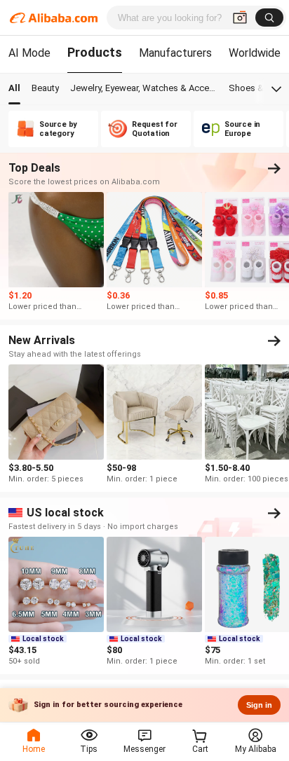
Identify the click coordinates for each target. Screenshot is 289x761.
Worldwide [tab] (255, 53)
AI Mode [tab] (29, 53)
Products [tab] (94, 52)
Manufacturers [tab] (175, 53)
